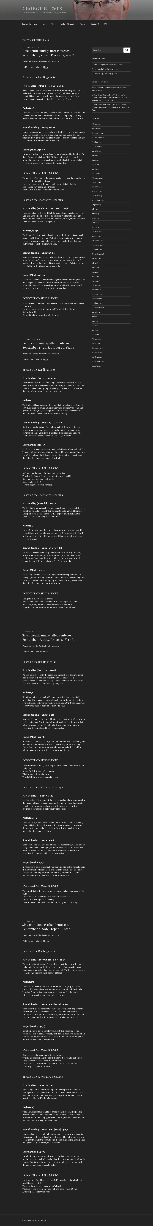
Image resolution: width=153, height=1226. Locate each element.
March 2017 (96, 334)
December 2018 (97, 240)
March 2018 (96, 281)
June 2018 (95, 267)
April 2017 (95, 330)
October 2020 (97, 142)
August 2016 (96, 366)
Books (82, 24)
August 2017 (96, 312)
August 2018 (96, 258)
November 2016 (98, 352)
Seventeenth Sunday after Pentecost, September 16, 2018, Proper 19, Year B (48, 637)
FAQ (105, 24)
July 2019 (95, 209)
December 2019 (97, 187)
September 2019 (98, 200)
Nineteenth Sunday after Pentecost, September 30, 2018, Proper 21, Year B (48, 53)
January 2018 (96, 290)
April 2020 (95, 169)
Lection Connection (29, 24)
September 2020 (98, 146)
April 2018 (95, 276)
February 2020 (97, 178)
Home (44, 24)
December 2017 (97, 294)
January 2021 (96, 128)
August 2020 (96, 151)
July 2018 (95, 263)
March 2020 (96, 173)
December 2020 (97, 133)
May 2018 (95, 272)
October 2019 (97, 196)
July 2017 (95, 317)
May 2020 (95, 164)
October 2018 (97, 249)
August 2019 (96, 205)
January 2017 (96, 343)
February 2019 (97, 231)
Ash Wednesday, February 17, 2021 (104, 74)
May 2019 (95, 218)
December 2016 (97, 348)
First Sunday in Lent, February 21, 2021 (106, 69)
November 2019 (98, 191)
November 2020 (98, 137)
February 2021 (97, 124)
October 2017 (97, 303)
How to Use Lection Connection (45, 61)
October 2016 (97, 357)
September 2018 (98, 254)
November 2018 (98, 245)
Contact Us (95, 24)
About (53, 24)
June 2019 (95, 214)
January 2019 (96, 236)
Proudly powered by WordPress (34, 1220)
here (46, 67)
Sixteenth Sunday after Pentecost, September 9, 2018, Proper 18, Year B (47, 926)
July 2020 (95, 155)
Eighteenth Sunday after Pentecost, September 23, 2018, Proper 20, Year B (48, 345)
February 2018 (97, 285)
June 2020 (95, 160)
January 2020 (96, 182)
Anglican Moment (67, 24)
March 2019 (96, 227)
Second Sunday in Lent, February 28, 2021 (107, 65)
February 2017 (97, 339)
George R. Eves (42, 8)
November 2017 (97, 299)
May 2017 (95, 326)
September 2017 (98, 308)
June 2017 (95, 321)
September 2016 (98, 361)
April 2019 (95, 223)
